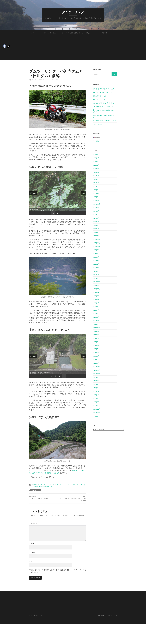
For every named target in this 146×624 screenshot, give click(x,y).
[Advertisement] (73, 48)
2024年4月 (96, 225)
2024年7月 (96, 214)
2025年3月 (96, 197)
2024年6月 (96, 218)
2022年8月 (96, 296)
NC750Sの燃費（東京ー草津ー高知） (104, 103)
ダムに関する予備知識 (74, 33)
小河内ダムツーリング (36, 490)
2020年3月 (96, 398)
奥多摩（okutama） (79, 485)
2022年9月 (96, 292)
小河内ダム (35, 486)
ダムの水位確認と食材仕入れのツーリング (104, 116)
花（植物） (51, 486)
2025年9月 (96, 175)
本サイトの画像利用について (104, 33)
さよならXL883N (98, 124)
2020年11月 (96, 370)
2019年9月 (96, 416)
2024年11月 (96, 204)
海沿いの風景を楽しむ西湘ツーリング (104, 120)
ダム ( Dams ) (41, 485)
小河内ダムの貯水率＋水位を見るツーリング (104, 111)
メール (32, 552)
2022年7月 (96, 299)
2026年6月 (96, 154)
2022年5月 (96, 306)
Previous (33, 193)
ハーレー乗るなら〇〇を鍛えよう (103, 106)
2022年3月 (96, 313)
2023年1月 (96, 278)
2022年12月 (96, 281)
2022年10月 (96, 289)
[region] (57, 193)
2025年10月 (96, 172)
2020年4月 (96, 395)
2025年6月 (96, 186)
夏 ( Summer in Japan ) (67, 485)
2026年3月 (96, 161)
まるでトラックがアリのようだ (102, 92)
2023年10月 (96, 246)
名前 (31, 543)
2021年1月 (96, 363)
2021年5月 (96, 349)
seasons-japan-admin (46, 80)
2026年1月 (96, 168)
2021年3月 (96, 356)
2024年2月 (96, 232)
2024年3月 (96, 228)
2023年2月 (96, 274)
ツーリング (58, 485)
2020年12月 (96, 366)
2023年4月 (96, 267)
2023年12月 (96, 239)
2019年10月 (96, 412)
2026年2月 (96, 165)
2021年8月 (96, 338)
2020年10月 (96, 373)
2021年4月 (96, 352)
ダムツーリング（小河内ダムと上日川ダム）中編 (73, 498)
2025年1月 (96, 200)
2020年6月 (96, 388)
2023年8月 (96, 253)
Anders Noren (107, 615)
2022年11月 (96, 285)
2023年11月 (96, 243)
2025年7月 (96, 182)
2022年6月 (96, 303)
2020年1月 (96, 405)
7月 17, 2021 (33, 80)
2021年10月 (96, 331)
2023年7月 (96, 257)
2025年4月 (96, 193)
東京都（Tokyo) (43, 486)
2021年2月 (96, 359)
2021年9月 (96, 335)
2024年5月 (96, 221)
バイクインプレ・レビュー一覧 (37, 33)
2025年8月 (96, 179)
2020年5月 (96, 391)
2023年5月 (96, 264)
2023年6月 (96, 260)
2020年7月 (96, 384)
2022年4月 (96, 310)
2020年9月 (96, 377)
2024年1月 (96, 236)
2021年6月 (96, 345)
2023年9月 (96, 250)
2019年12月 (96, 409)
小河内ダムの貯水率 (99, 99)
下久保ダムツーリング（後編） (39, 497)
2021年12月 (96, 324)
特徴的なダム (88, 33)
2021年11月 (96, 327)
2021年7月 (96, 342)
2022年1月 (96, 320)
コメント (33, 524)
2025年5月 (96, 190)
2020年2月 (96, 402)
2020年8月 (96, 381)
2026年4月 (96, 158)
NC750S (34, 485)
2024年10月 (96, 207)
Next (83, 193)
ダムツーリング (73, 12)
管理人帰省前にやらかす (100, 96)
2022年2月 (96, 317)
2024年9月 (96, 211)
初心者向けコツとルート (56, 33)
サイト (31, 561)
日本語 (97, 141)
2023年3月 (96, 271)
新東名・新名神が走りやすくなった (103, 89)
